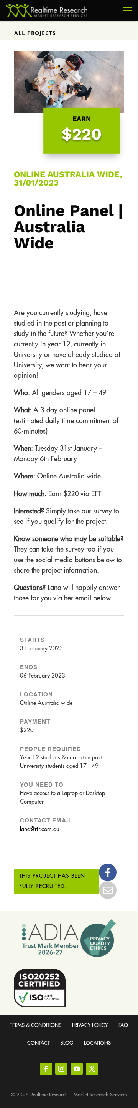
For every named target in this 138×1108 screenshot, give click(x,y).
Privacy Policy (90, 1025)
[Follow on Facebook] (46, 1069)
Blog (67, 1042)
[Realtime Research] (46, 10)
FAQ (123, 1025)
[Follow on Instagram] (61, 1069)
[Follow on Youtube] (77, 1069)
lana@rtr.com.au (39, 829)
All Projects (35, 33)
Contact (38, 1042)
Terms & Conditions (35, 1025)
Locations (97, 1042)
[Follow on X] (92, 1069)
